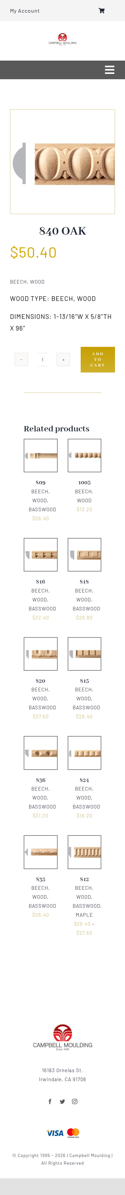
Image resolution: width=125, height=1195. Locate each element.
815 (84, 681)
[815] (84, 642)
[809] (40, 443)
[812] (84, 840)
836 (40, 780)
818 (84, 582)
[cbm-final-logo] (62, 35)
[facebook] (50, 1101)
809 (40, 482)
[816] (40, 543)
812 (84, 879)
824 (84, 780)
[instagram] (75, 1101)
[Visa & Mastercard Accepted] (62, 1127)
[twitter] (62, 1101)
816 (40, 582)
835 (40, 879)
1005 (84, 482)
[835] (40, 840)
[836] (40, 741)
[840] (62, 162)
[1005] (84, 443)
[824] (84, 741)
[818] (84, 543)
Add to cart (97, 359)
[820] (40, 642)
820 (40, 681)
